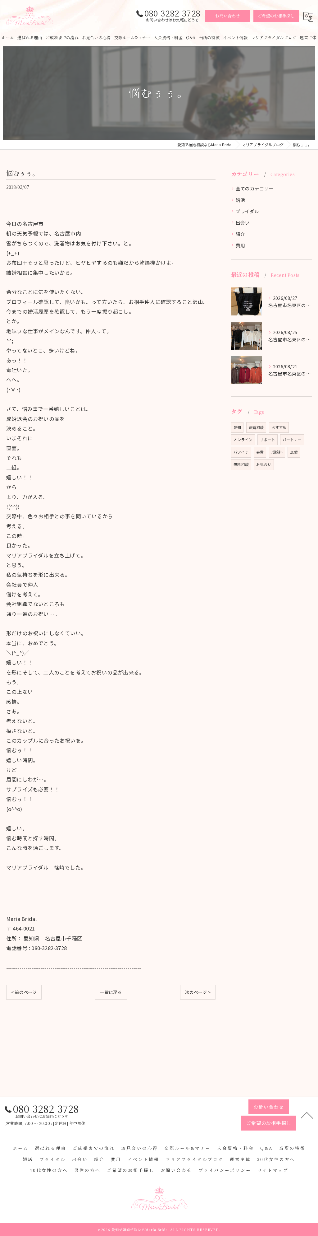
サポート (267, 439)
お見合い (263, 464)
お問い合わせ (227, 16)
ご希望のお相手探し (276, 16)
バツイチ (241, 452)
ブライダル (247, 211)
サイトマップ (272, 1170)
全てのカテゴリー (255, 188)
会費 (260, 452)
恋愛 (294, 452)
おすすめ (279, 427)
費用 (240, 245)
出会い (243, 222)
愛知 (237, 427)
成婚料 (277, 452)
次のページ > (198, 992)
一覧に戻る (111, 992)
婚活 (240, 200)
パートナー (292, 439)
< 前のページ (24, 992)
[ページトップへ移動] (307, 1115)
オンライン (243, 439)
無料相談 (241, 464)
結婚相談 (256, 427)
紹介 (240, 234)
